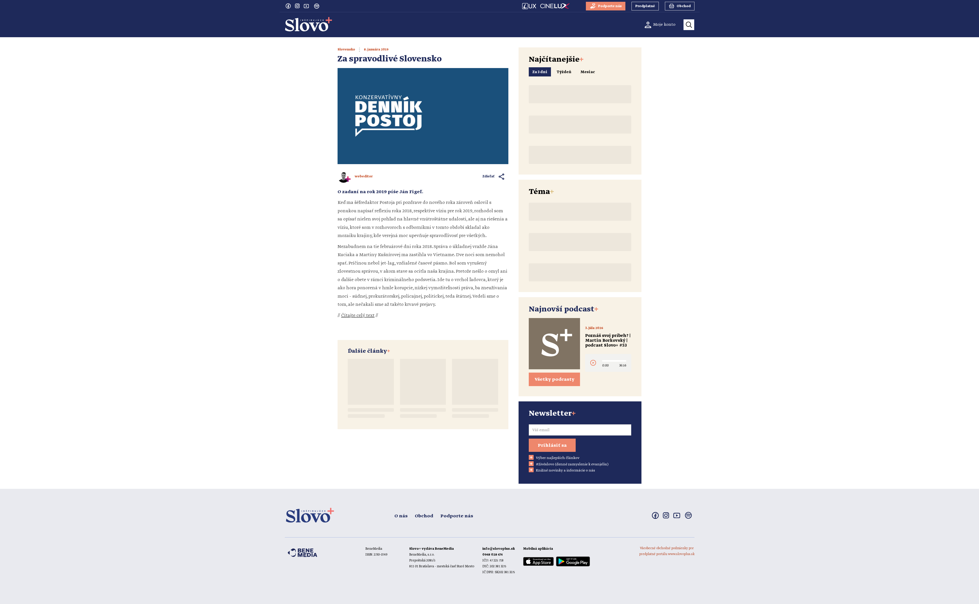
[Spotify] (317, 6)
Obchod (424, 516)
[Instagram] (297, 6)
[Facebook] (288, 5)
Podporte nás (456, 516)
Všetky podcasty (554, 379)
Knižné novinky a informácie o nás (565, 470)
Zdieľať (489, 176)
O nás (401, 516)
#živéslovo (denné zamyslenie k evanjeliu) (572, 464)
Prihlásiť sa (552, 445)
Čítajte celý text (358, 315)
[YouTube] (306, 6)
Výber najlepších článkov (557, 458)
